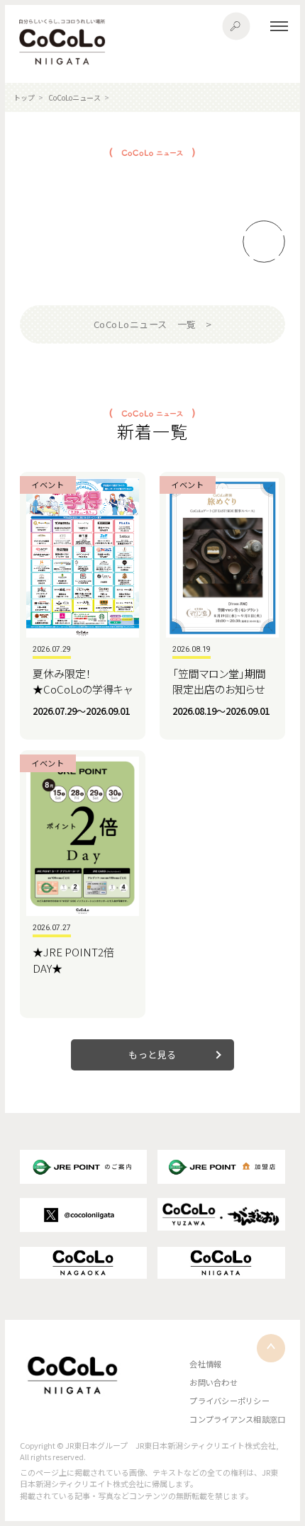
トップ (24, 97)
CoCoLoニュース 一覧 (145, 324)
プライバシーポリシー (229, 1400)
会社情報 (205, 1363)
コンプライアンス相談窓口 (237, 1419)
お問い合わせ (213, 1382)
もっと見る (152, 1054)
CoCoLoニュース (74, 97)
